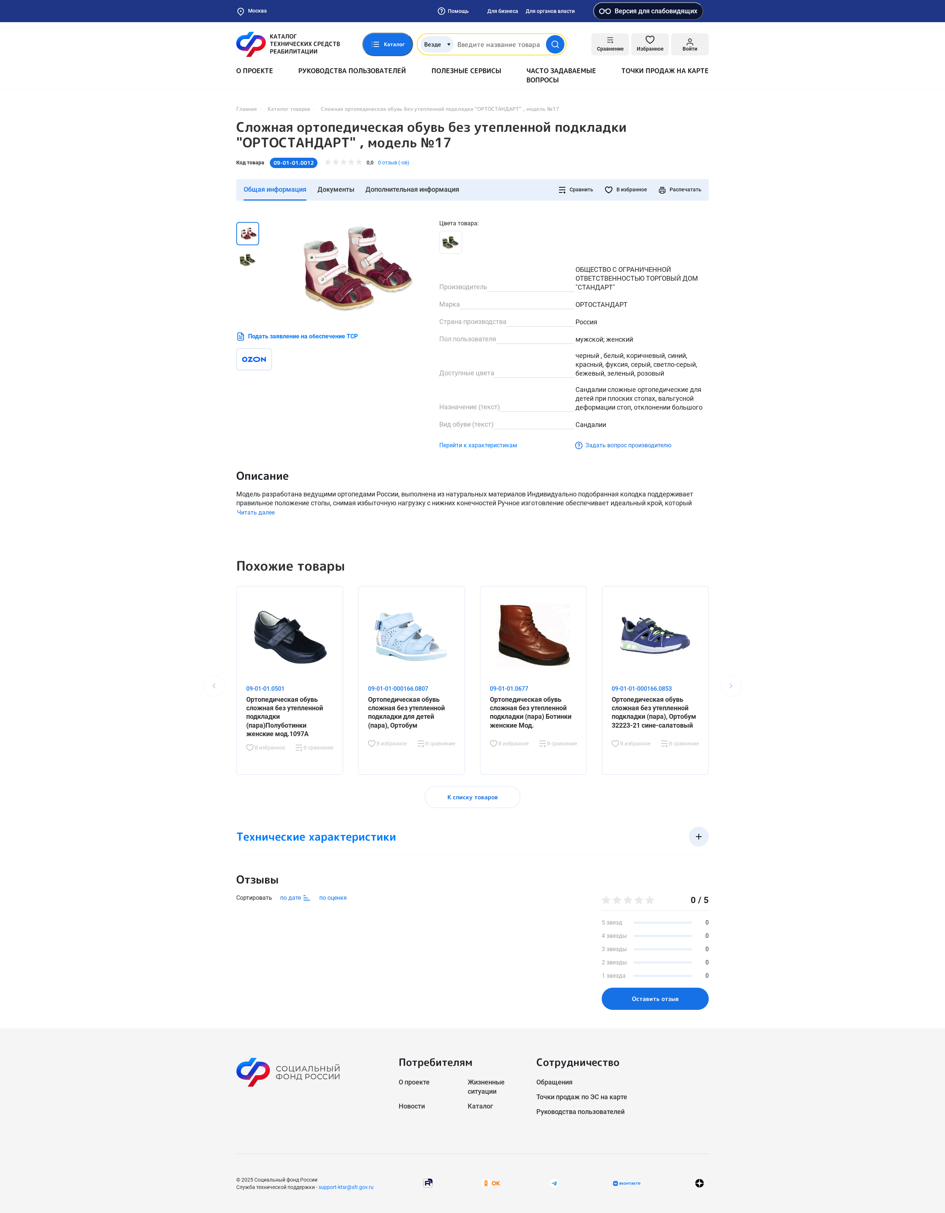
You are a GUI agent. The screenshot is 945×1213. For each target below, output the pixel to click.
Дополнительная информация (412, 189)
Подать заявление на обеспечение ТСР (303, 336)
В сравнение (317, 748)
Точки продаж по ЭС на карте (581, 1097)
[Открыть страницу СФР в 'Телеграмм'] (554, 1182)
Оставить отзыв (655, 999)
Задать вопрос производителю (628, 445)
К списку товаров (472, 797)
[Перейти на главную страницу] (288, 44)
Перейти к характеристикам (478, 445)
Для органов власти (550, 11)
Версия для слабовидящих (656, 11)
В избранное (631, 189)
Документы (335, 189)
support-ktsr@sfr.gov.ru (346, 1187)
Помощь (458, 11)
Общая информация (275, 189)
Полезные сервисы (466, 70)
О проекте (254, 70)
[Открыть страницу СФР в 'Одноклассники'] (491, 1182)
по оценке (333, 897)
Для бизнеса (502, 11)
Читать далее (256, 512)
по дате (291, 897)
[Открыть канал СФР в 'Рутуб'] (428, 1182)
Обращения (554, 1082)
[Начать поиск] (555, 44)
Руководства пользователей (352, 70)
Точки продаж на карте (665, 70)
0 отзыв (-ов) (393, 162)
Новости (412, 1106)
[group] (351, 268)
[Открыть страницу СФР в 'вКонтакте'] (626, 1183)
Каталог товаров (289, 108)
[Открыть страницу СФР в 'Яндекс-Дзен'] (699, 1183)
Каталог (480, 1106)
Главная (246, 108)
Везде (432, 44)
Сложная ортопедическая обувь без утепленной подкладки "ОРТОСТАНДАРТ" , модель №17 (431, 134)
